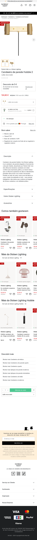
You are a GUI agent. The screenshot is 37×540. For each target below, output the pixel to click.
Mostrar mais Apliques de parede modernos (16, 370)
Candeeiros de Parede (22, 17)
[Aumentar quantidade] (8, 390)
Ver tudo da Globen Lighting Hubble (12, 304)
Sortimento (6, 489)
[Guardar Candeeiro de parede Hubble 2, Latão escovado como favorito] (34, 390)
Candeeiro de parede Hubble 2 (10, 18)
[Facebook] (13, 473)
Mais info (31, 123)
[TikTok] (23, 473)
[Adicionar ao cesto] (14, 248)
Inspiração (5, 496)
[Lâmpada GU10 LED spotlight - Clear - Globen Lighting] (4, 110)
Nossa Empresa (7, 503)
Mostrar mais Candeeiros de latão (13, 376)
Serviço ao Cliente (8, 482)
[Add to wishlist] (10, 248)
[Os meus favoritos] (26, 5)
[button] (4, 78)
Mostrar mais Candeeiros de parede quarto (16, 363)
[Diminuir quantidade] (2, 390)
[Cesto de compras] (30, 5)
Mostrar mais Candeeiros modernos (13, 380)
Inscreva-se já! (29, 87)
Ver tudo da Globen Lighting (10, 258)
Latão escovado (7, 394)
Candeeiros (11, 17)
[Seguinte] (34, 40)
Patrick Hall (4, 69)
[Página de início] (4, 5)
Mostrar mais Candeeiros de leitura (13, 359)
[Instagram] (18, 473)
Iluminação (4, 17)
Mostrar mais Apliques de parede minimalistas (16, 373)
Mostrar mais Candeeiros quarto (12, 366)
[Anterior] (3, 40)
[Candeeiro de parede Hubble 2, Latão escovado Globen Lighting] (18, 39)
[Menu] (34, 5)
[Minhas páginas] (21, 5)
